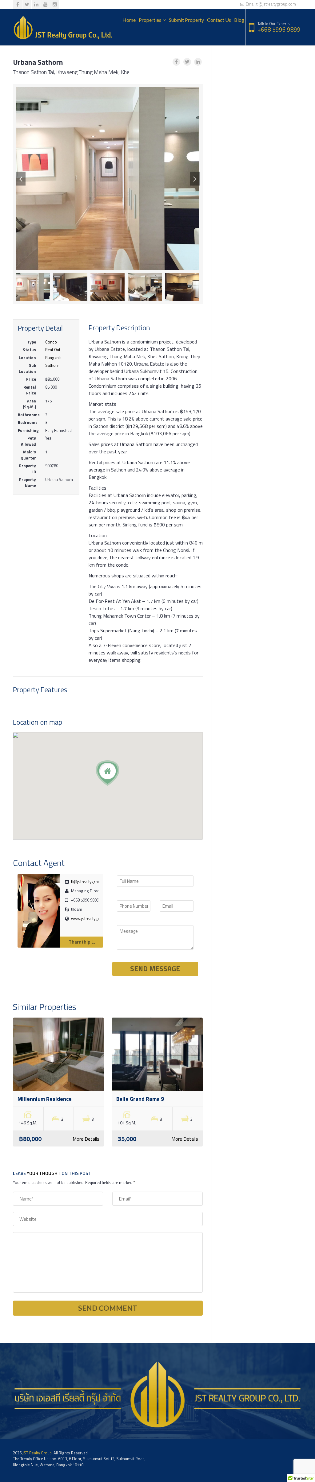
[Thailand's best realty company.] (63, 27)
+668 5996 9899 (279, 29)
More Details (86, 1139)
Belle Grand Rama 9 (140, 1099)
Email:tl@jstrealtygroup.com (270, 4)
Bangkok (53, 358)
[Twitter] (26, 4)
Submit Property (186, 20)
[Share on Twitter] (187, 62)
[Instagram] (54, 4)
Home (129, 20)
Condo (51, 342)
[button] (21, 179)
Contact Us (219, 20)
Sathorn (52, 365)
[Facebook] (17, 4)
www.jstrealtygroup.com (93, 918)
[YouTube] (45, 4)
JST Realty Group (37, 1453)
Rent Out (52, 350)
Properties (150, 20)
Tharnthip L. (82, 941)
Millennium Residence (45, 1099)
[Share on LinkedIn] (198, 62)
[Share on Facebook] (176, 62)
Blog (239, 20)
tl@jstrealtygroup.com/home (96, 882)
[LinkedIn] (36, 4)
